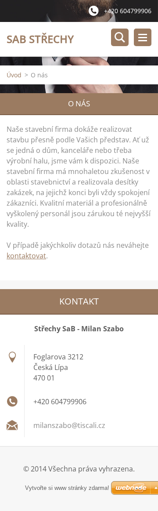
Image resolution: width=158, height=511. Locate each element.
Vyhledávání (120, 37)
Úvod (14, 75)
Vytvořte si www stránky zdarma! (67, 488)
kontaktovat (26, 256)
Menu (142, 37)
